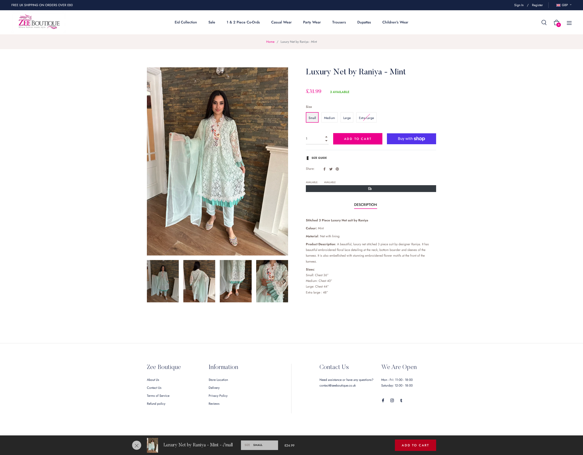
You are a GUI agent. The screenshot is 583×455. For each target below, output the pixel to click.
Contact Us (154, 387)
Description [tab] (365, 204)
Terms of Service (158, 395)
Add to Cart (415, 445)
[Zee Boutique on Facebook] (383, 400)
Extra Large (366, 118)
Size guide (319, 158)
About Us (153, 379)
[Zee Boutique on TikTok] (401, 400)
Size (309, 106)
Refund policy (156, 403)
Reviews (214, 403)
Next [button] (284, 281)
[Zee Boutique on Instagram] (392, 400)
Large (347, 118)
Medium (329, 118)
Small (312, 118)
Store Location (218, 379)
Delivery (214, 387)
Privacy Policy (218, 395)
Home (270, 41)
